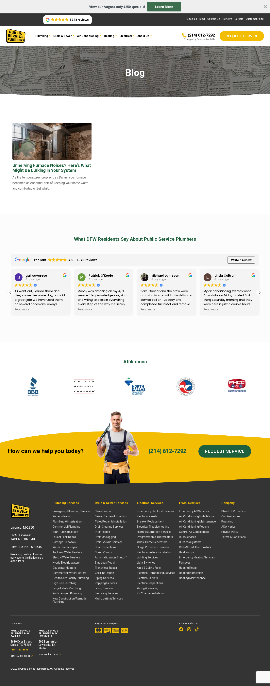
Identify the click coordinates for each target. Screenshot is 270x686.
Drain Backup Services (109, 542)
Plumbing (41, 36)
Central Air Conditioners (194, 531)
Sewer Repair (103, 511)
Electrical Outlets (147, 578)
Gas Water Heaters (64, 567)
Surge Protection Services (153, 547)
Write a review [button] (241, 260)
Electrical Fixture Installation (154, 552)
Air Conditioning (88, 36)
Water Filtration (62, 516)
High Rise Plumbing (64, 583)
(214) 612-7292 (167, 450)
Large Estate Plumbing (67, 588)
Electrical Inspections (150, 583)
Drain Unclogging (105, 536)
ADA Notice (228, 526)
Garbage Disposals (64, 542)
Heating (109, 36)
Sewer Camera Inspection (111, 516)
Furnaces (185, 562)
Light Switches (146, 562)
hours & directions (20, 656)
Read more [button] (22, 309)
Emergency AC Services (194, 511)
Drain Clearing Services (109, 526)
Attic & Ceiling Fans (149, 567)
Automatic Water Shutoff (111, 557)
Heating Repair (188, 567)
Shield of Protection (233, 511)
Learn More (164, 7)
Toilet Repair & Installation (111, 521)
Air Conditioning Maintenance (197, 521)
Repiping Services (106, 583)
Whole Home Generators (152, 542)
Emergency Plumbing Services (72, 511)
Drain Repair (102, 531)
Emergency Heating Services (197, 557)
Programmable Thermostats (155, 536)
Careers (239, 18)
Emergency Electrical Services (155, 511)
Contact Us (213, 18)
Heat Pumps (186, 552)
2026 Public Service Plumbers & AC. (33, 668)
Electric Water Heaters (66, 557)
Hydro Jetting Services (109, 598)
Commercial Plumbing (66, 526)
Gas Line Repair (104, 572)
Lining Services (104, 588)
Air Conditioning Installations (196, 516)
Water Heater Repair (65, 547)
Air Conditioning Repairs (194, 526)
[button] (135, 6)
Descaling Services (106, 593)
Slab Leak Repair (105, 562)
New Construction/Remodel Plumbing (70, 600)
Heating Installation (191, 572)
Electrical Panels (147, 516)
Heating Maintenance (192, 578)
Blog (202, 18)
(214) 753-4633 (19, 649)
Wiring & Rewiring (148, 588)
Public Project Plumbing (67, 593)
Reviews (227, 18)
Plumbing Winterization (67, 521)
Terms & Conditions (233, 536)
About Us (143, 36)
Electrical (126, 36)
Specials (192, 18)
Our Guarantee (230, 516)
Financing (227, 521)
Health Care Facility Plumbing (71, 578)
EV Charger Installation (151, 593)
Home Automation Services (154, 531)
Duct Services (187, 536)
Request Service (225, 451)
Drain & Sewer (62, 36)
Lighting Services (147, 557)
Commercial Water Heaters (69, 572)
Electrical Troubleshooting (153, 526)
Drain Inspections (105, 547)
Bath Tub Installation (65, 531)
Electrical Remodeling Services (156, 572)
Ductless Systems (190, 542)
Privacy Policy (229, 531)
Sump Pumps (103, 552)
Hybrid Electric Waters (66, 562)
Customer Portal (255, 18)
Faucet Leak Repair (64, 536)
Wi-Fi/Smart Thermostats (195, 547)
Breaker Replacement (150, 521)
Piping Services (104, 578)
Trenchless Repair (106, 567)
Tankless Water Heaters (67, 552)
